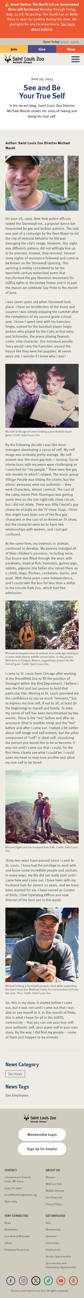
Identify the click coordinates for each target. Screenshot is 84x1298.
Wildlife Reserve (55, 1191)
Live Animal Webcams (17, 1236)
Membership (53, 1229)
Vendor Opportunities (58, 1256)
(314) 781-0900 (13, 1188)
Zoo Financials (54, 1197)
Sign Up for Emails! (42, 1148)
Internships (52, 1243)
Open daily (10, 1201)
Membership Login (42, 1134)
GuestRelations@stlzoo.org (20, 1195)
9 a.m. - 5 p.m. (61, 41)
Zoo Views (15, 1073)
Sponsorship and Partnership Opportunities (61, 1265)
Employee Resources (16, 1250)
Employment (53, 1250)
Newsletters (11, 1229)
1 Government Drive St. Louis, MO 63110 (17, 1179)
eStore (8, 1243)
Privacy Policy (54, 1204)
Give (42, 49)
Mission (50, 1177)
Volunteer (51, 1236)
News (7, 1223)
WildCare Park (54, 1184)
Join (14, 49)
